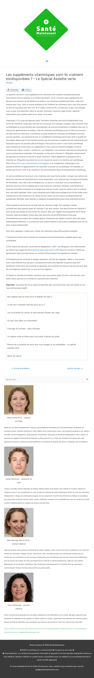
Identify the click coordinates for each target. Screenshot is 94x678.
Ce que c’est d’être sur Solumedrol (22, 320)
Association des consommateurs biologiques (30, 163)
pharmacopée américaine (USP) (45, 250)
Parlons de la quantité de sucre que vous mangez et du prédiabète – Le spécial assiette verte (41, 346)
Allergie (9, 83)
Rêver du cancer (14, 356)
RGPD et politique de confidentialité (37, 650)
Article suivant (75, 368)
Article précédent (20, 368)
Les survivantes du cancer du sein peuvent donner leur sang (33, 312)
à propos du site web (63, 650)
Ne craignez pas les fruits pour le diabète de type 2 (29, 297)
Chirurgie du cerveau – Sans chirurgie (23, 328)
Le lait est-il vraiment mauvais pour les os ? (26, 305)
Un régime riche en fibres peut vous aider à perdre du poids (33, 336)
